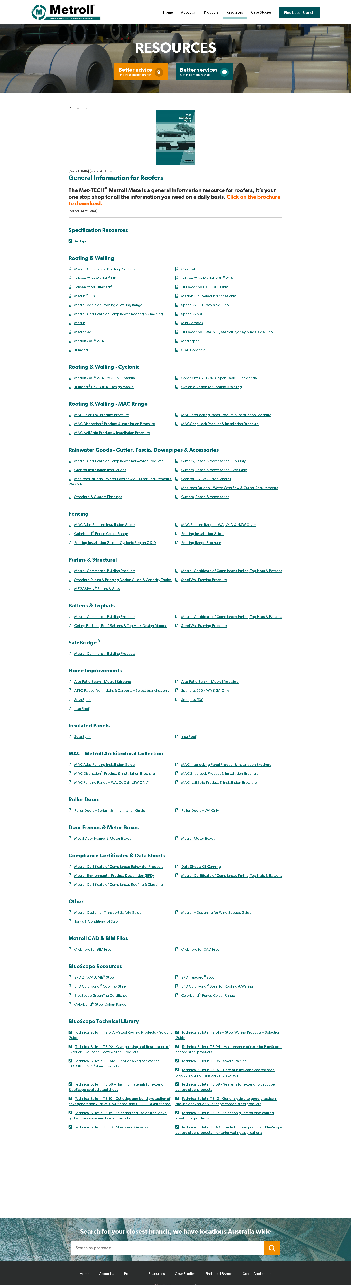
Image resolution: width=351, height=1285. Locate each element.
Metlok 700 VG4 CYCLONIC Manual (105, 378)
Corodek (188, 269)
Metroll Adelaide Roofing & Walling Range (108, 305)
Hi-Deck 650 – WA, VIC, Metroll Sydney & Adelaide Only (227, 332)
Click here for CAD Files (200, 949)
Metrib (79, 323)
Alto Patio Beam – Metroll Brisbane (102, 682)
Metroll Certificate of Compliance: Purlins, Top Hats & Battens (231, 571)
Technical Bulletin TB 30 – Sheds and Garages (111, 1127)
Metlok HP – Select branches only (208, 296)
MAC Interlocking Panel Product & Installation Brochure (226, 415)
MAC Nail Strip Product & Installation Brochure (112, 433)
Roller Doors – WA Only (200, 810)
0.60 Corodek (193, 350)
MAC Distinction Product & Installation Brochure (114, 424)
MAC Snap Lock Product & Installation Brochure (220, 424)
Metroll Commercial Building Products (104, 269)
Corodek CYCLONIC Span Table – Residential (219, 378)
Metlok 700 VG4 (89, 341)
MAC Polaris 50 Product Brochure (101, 415)
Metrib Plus (84, 296)
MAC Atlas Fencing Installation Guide (104, 525)
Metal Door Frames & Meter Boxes (102, 838)
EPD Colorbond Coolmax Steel (100, 986)
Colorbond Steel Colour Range (100, 1004)
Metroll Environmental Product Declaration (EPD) (114, 876)
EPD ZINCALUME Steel (94, 977)
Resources (234, 12)
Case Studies (261, 12)
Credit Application (256, 1274)
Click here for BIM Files (92, 949)
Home (168, 12)
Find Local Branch (299, 12)
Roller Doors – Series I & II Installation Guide (109, 810)
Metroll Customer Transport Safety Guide (108, 912)
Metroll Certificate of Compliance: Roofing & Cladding (118, 314)
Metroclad (83, 332)
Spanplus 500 (192, 314)
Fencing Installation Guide (202, 534)
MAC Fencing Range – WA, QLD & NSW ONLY (218, 525)
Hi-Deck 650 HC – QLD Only (204, 287)
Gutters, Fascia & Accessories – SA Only (213, 461)
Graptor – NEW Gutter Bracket (206, 479)
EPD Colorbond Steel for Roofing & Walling (217, 986)
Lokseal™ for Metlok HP (95, 278)
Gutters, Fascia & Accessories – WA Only (214, 470)
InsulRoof (81, 709)
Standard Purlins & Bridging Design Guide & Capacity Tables (123, 580)
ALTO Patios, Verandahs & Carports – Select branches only (121, 690)
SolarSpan (82, 700)
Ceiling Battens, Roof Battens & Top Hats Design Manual (120, 626)
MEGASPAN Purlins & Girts (97, 589)
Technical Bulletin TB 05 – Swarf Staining (214, 1061)
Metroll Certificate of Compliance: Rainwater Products (118, 461)
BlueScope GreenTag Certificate (100, 995)
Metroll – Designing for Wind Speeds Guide (216, 912)
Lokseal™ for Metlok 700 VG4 (207, 278)
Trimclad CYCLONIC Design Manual (104, 387)
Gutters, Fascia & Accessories (205, 497)
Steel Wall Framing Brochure (204, 580)
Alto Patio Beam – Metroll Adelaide (210, 682)
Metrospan (190, 341)
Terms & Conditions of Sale (96, 921)
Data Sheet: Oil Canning (201, 867)
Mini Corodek (192, 323)
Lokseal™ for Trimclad (93, 287)
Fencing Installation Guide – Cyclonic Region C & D (115, 543)
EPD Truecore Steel (198, 977)
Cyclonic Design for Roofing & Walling (211, 387)
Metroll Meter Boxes (198, 838)
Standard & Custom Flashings (98, 497)
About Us (188, 12)
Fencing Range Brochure (201, 543)
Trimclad (81, 350)
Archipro (82, 241)
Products (211, 12)
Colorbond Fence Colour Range (101, 534)
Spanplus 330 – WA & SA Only (205, 305)
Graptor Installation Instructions (100, 470)
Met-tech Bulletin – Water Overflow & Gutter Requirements (229, 488)
